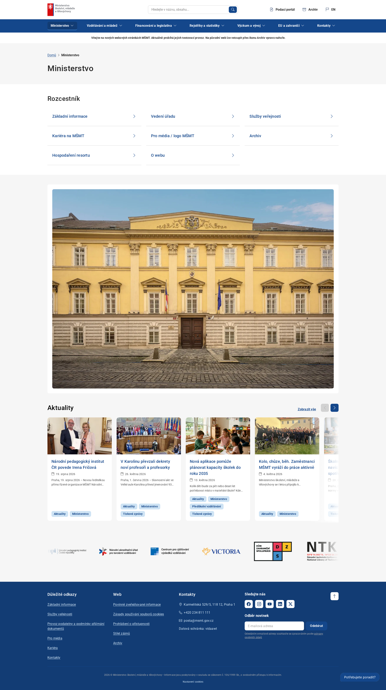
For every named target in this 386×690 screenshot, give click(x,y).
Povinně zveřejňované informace (137, 604)
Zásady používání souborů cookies (138, 614)
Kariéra (52, 648)
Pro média (54, 638)
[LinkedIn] (280, 604)
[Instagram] (259, 604)
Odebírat (316, 626)
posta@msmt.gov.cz (198, 621)
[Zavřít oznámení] (336, 38)
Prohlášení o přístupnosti (131, 624)
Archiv (117, 643)
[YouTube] (270, 604)
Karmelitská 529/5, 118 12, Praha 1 (209, 604)
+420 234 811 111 (197, 612)
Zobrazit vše (307, 409)
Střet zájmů (121, 633)
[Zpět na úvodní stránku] (61, 9)
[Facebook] (249, 604)
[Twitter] (290, 604)
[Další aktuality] (335, 408)
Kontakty (54, 657)
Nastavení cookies (193, 681)
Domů (51, 55)
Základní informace (61, 604)
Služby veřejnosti (59, 614)
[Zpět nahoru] (335, 596)
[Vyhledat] (233, 9)
